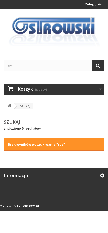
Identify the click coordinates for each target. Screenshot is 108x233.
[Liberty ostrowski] (54, 30)
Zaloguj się (93, 4)
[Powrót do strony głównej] (9, 106)
